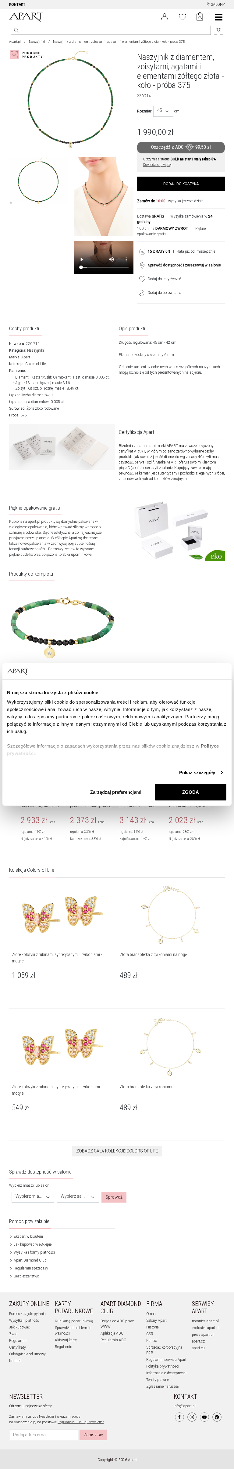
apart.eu (198, 1348)
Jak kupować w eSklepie (32, 1244)
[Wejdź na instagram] (192, 1417)
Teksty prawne (157, 1380)
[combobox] (163, 111)
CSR (149, 1334)
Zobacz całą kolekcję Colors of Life (117, 1150)
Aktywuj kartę (66, 1340)
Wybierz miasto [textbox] (29, 1196)
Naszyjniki (37, 42)
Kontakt (15, 1361)
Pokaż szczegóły (197, 772)
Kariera (151, 1341)
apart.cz (198, 1341)
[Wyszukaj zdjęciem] (27, 54)
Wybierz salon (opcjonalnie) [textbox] (74, 1196)
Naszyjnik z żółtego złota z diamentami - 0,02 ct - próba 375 (190, 806)
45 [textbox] (159, 110)
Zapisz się (93, 1434)
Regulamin (18, 1341)
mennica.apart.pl (205, 1321)
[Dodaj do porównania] (140, 293)
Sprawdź (113, 1197)
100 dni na (162, 228)
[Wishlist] (182, 16)
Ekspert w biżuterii (28, 1236)
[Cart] (200, 17)
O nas (151, 1314)
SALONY (217, 4)
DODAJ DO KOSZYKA (181, 184)
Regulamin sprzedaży (30, 1268)
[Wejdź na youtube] (204, 1417)
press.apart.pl (203, 1334)
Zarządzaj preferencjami (115, 791)
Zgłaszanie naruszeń (162, 1386)
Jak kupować (19, 1327)
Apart (25, 357)
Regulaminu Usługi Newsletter (81, 1422)
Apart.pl (15, 42)
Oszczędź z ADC (181, 147)
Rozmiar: (144, 111)
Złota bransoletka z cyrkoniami (146, 1086)
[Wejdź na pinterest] (217, 1417)
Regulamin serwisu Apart (166, 1359)
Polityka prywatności (162, 1366)
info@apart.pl (185, 1406)
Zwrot (14, 1334)
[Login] (164, 16)
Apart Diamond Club (30, 1260)
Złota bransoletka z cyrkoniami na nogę (153, 954)
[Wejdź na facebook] (179, 1417)
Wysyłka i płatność (24, 1320)
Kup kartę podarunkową (74, 1321)
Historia (152, 1327)
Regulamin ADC (113, 1340)
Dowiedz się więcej (157, 165)
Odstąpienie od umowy (27, 1354)
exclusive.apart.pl (205, 1328)
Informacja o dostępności (166, 1373)
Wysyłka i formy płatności (34, 1252)
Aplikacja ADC (112, 1333)
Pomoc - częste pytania (27, 1314)
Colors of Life (35, 364)
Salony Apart (156, 1320)
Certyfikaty (17, 1347)
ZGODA (190, 791)
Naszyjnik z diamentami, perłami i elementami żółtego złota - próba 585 (140, 806)
